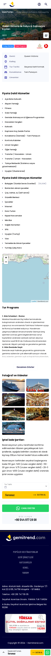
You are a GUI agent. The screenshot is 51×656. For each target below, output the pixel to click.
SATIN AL (37, 652)
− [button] (6, 262)
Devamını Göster (25, 367)
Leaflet (34, 301)
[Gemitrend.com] (12, 4)
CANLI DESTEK (28, 508)
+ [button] (6, 257)
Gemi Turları (7, 12)
